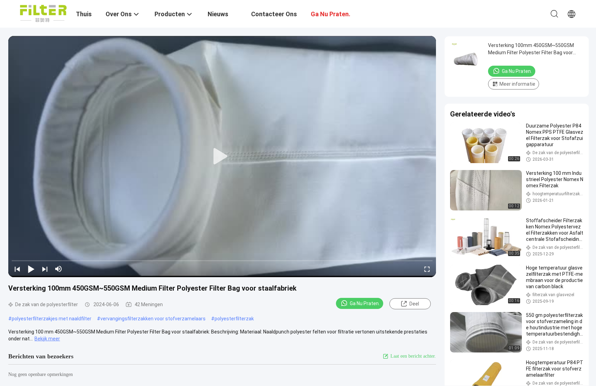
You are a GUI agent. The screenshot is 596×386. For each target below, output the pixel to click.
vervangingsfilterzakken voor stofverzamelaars (153, 318)
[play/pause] (31, 269)
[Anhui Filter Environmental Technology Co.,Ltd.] (43, 13)
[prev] (17, 269)
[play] (222, 156)
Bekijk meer (47, 338)
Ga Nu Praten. (365, 303)
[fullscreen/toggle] (427, 269)
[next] (45, 269)
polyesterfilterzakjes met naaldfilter (51, 318)
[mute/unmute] (59, 269)
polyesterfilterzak (234, 318)
